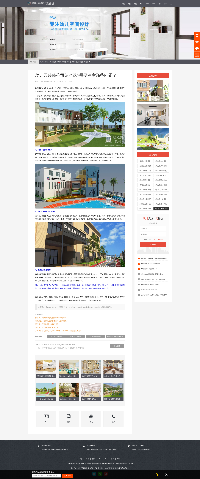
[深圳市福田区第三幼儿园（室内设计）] (153, 90)
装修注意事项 (161, 175)
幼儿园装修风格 (145, 194)
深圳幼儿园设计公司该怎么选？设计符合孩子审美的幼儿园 (63, 348)
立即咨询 (67, 476)
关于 (153, 4)
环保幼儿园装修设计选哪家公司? (47, 324)
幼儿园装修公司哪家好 (115, 336)
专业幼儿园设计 (161, 190)
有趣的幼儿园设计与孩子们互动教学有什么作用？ (156, 279)
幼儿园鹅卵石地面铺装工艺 (149, 269)
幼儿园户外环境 (161, 166)
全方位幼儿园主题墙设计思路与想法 (152, 274)
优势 (129, 4)
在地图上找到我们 (138, 445)
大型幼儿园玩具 (145, 204)
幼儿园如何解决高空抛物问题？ (150, 263)
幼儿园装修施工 (95, 336)
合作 (159, 4)
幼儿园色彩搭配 (145, 199)
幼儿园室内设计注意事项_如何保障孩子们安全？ (59, 345)
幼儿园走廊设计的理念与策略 (150, 284)
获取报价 (153, 244)
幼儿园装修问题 (145, 190)
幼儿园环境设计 (145, 180)
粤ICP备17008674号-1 (120, 463)
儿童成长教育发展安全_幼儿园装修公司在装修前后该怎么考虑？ (58, 331)
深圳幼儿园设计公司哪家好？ (150, 290)
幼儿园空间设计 (161, 199)
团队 (141, 4)
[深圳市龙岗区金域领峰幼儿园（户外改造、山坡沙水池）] (153, 138)
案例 (135, 4)
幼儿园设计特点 (145, 175)
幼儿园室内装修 (161, 194)
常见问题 (53, 62)
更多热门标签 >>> (161, 209)
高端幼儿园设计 (145, 185)
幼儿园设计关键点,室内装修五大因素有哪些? (51, 321)
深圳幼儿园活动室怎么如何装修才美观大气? (51, 318)
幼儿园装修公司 (145, 171)
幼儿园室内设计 (161, 161)
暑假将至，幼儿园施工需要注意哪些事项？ (154, 258)
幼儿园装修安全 (145, 209)
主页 (41, 62)
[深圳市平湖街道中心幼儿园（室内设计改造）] (153, 114)
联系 (165, 4)
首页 (123, 4)
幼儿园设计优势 (161, 204)
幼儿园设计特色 (161, 180)
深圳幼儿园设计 (145, 161)
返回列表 (117, 346)
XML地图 (130, 463)
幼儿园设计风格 (161, 171)
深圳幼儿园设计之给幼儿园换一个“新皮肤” (154, 295)
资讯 (147, 4)
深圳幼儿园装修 (145, 166)
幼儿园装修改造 (161, 185)
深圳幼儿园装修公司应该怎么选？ (47, 327)
